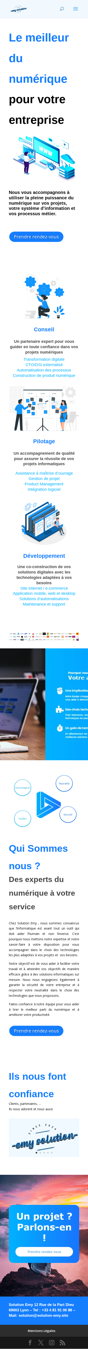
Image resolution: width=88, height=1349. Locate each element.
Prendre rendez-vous (36, 237)
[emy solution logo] (44, 1155)
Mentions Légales (41, 1331)
